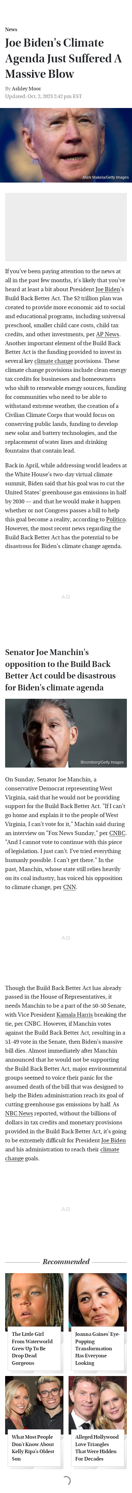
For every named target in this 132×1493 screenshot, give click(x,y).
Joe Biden (107, 289)
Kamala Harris (74, 1015)
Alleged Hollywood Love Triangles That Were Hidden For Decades (97, 1448)
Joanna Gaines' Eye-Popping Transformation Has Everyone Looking (97, 1348)
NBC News (19, 1113)
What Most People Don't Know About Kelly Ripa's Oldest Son (33, 1448)
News (11, 29)
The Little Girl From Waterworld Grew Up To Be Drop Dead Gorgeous (32, 1348)
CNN (69, 887)
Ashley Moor (26, 88)
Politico (115, 519)
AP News (107, 334)
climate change (53, 361)
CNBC (117, 833)
